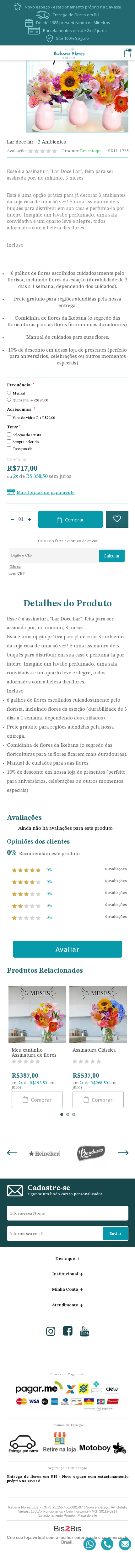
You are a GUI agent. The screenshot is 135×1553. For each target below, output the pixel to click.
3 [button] (73, 1114)
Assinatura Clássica (94, 1050)
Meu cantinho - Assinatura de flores (34, 1053)
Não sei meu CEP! (17, 570)
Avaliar (67, 949)
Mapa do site (87, 1515)
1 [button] (61, 1114)
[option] (37, 1048)
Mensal (19, 393)
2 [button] (67, 1114)
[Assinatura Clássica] (98, 1015)
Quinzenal (30, 400)
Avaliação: (17, 151)
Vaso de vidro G (34, 418)
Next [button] (123, 1153)
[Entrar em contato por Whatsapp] (90, 1544)
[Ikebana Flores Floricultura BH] (69, 53)
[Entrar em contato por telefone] (107, 1544)
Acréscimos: (21, 409)
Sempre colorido (26, 442)
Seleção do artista (27, 435)
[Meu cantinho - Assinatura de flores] (37, 1015)
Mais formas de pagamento (46, 492)
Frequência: (20, 385)
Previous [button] (12, 1153)
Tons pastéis (22, 449)
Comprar (74, 519)
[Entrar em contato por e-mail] (123, 1544)
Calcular (112, 555)
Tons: (14, 427)
